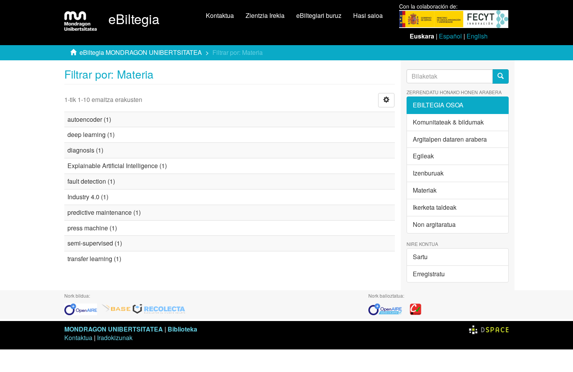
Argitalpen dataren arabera (450, 139)
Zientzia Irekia (265, 15)
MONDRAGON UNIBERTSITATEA (113, 329)
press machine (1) (92, 227)
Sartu (420, 256)
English (477, 36)
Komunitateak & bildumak (448, 122)
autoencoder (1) (89, 119)
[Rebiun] (415, 308)
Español (450, 36)
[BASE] (116, 308)
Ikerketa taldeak (434, 207)
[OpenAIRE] (82, 308)
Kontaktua (220, 15)
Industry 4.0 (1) (87, 196)
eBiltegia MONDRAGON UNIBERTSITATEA (141, 52)
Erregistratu (429, 273)
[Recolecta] (159, 308)
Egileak (423, 155)
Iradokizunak (115, 337)
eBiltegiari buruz (318, 15)
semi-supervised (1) (94, 243)
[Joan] (500, 76)
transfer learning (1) (94, 258)
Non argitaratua (434, 224)
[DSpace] (489, 329)
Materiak (425, 190)
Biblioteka (182, 329)
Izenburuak (428, 172)
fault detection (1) (91, 181)
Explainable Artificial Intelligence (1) (117, 165)
